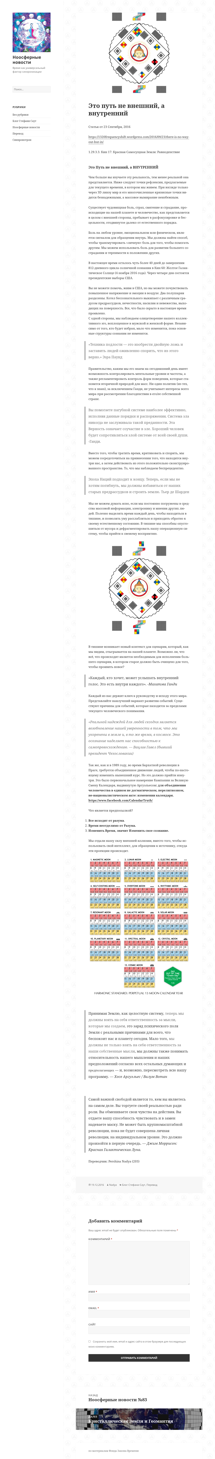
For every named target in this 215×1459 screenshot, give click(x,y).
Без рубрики (20, 114)
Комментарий (100, 1239)
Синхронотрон (22, 140)
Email (93, 1308)
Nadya (113, 1185)
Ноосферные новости (27, 59)
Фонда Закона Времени (124, 1451)
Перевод (18, 133)
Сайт (92, 1324)
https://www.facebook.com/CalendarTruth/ (120, 800)
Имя (92, 1291)
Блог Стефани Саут (24, 121)
